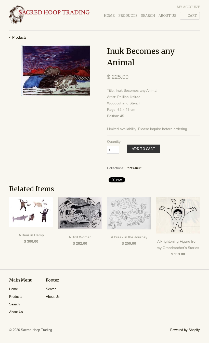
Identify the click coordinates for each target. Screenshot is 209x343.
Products (127, 15)
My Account (188, 7)
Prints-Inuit (133, 168)
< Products (18, 37)
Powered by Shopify (185, 330)
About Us (167, 15)
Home (109, 15)
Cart (192, 15)
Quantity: (114, 141)
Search (148, 15)
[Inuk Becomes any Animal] (55, 70)
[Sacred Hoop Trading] (49, 15)
